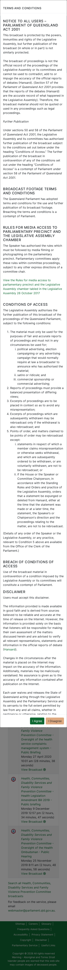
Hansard (9, 649)
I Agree (37, 721)
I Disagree (55, 721)
